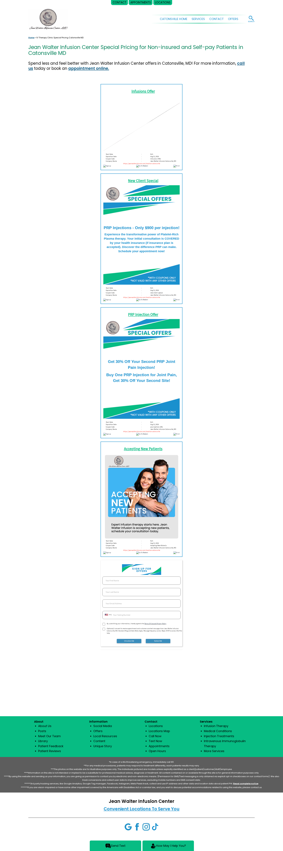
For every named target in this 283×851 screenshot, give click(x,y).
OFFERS (233, 19)
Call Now (155, 736)
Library (43, 741)
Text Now (155, 741)
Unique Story (102, 746)
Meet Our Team (49, 736)
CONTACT (216, 19)
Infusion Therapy (216, 726)
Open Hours (157, 751)
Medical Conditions (218, 731)
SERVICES (198, 19)
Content (99, 741)
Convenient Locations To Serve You (141, 809)
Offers (98, 731)
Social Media (102, 726)
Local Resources (105, 736)
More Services (214, 751)
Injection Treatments (219, 736)
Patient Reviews (49, 751)
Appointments (159, 746)
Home (31, 37)
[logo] (48, 17)
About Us (44, 726)
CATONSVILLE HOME (173, 19)
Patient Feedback (50, 746)
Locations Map (159, 731)
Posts (42, 731)
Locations (156, 726)
